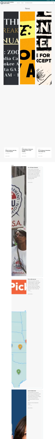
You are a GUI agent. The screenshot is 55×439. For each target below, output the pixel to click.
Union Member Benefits (28, 2)
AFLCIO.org (48, 0)
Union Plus (52, 0)
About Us (18, 2)
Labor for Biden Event (32, 390)
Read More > (30, 182)
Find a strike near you (32, 279)
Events (22, 2)
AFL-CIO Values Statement (33, 167)
